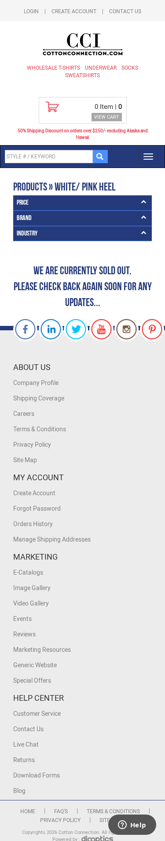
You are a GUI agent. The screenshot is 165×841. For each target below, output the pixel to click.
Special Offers (32, 680)
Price (23, 202)
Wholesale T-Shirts (53, 68)
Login (31, 11)
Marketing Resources (42, 650)
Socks (129, 68)
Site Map (25, 460)
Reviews (24, 634)
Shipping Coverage (38, 398)
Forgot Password (37, 508)
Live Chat (26, 744)
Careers (23, 414)
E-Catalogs (28, 572)
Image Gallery (32, 588)
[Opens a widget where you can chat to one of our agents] (132, 826)
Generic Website (35, 665)
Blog (19, 791)
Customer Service (37, 714)
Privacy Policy (32, 445)
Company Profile (36, 383)
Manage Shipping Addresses (52, 539)
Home (27, 811)
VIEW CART (106, 117)
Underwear (101, 68)
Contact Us (125, 11)
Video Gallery (31, 603)
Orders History (33, 524)
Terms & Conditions (39, 429)
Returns (24, 760)
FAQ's (61, 811)
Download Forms (36, 775)
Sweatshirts (82, 75)
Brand (24, 218)
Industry (27, 233)
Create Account (73, 11)
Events (22, 619)
